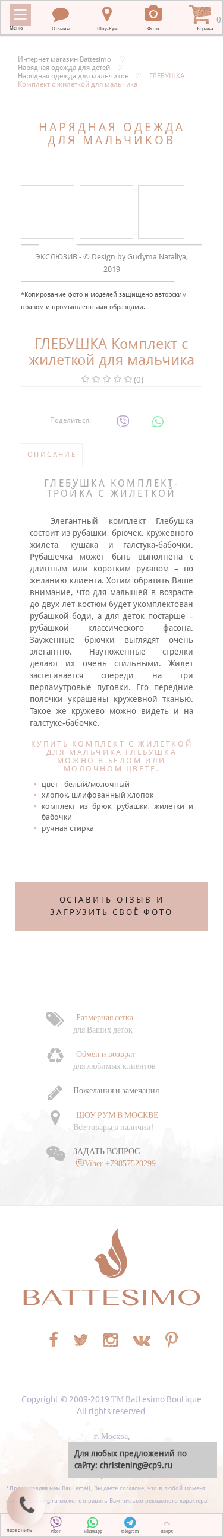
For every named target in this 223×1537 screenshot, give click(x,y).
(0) (138, 380)
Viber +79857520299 (120, 1163)
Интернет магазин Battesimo (64, 59)
